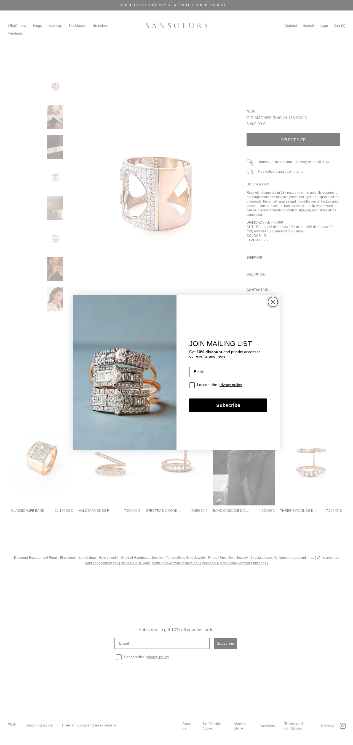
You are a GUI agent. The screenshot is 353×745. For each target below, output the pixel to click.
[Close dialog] (273, 302)
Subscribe (228, 405)
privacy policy (230, 384)
